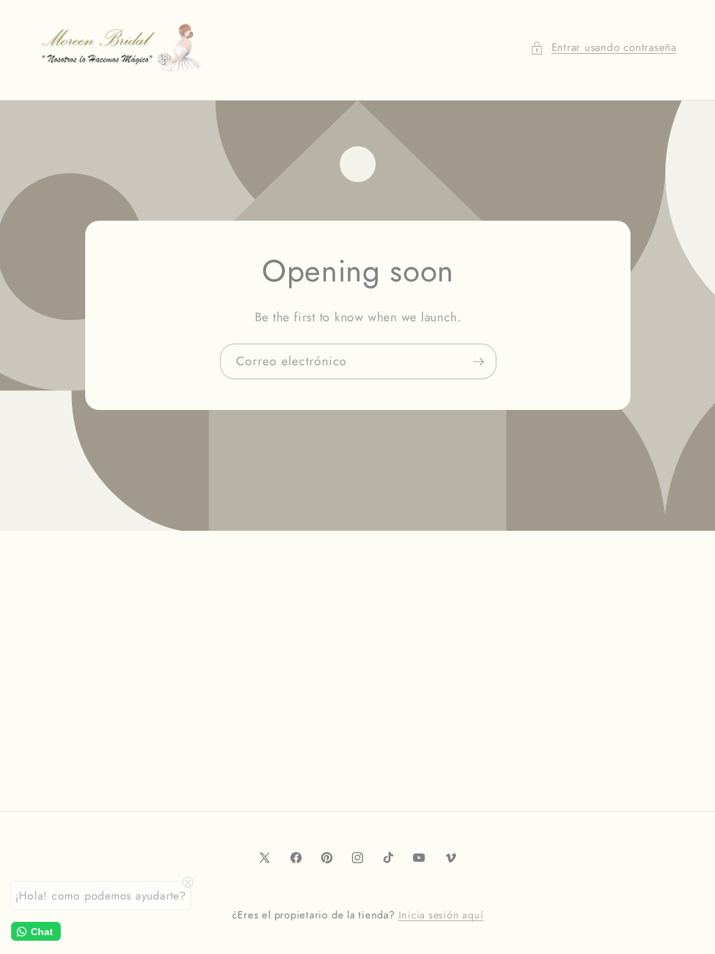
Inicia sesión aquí (441, 915)
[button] (603, 47)
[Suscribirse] (478, 362)
